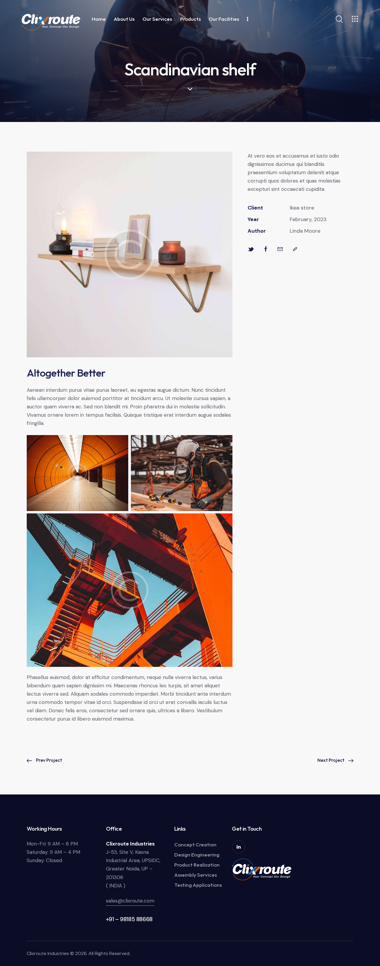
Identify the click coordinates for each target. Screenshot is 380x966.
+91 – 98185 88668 (129, 919)
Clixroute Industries (48, 953)
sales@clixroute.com (130, 900)
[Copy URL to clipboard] (295, 249)
